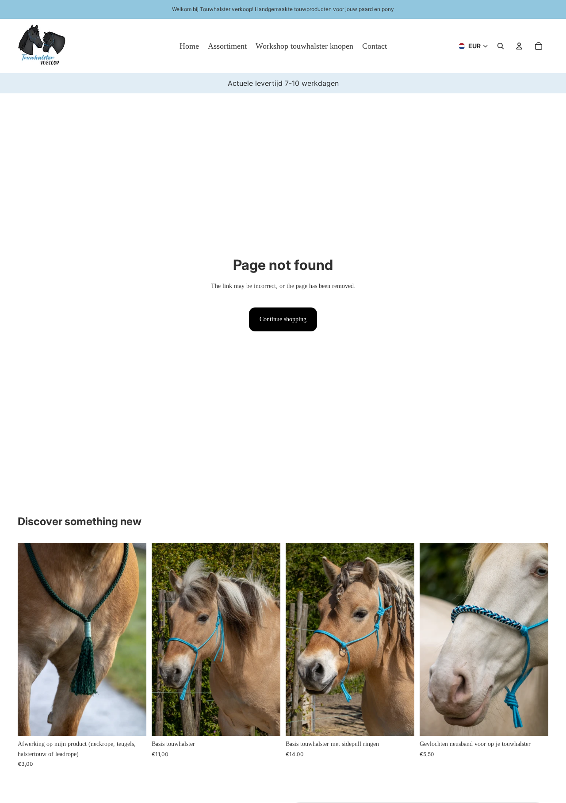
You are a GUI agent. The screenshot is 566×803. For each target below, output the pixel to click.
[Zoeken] (500, 46)
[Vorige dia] (31, 639)
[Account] (519, 46)
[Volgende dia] (133, 639)
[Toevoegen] (133, 722)
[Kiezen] (267, 722)
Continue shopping (283, 319)
